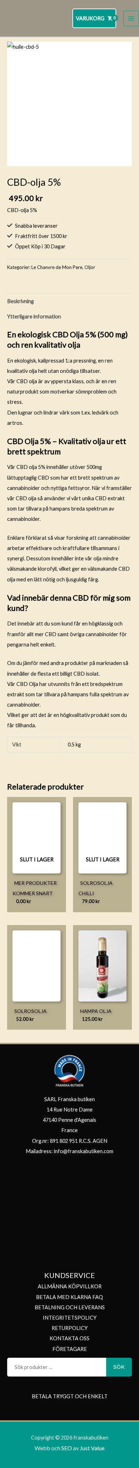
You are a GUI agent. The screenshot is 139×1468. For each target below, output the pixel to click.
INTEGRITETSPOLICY (70, 1318)
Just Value (91, 1448)
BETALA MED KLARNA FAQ (69, 1297)
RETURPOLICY (70, 1328)
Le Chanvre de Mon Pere (56, 267)
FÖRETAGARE (69, 1349)
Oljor (89, 267)
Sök (119, 1367)
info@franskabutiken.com (83, 1151)
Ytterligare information (34, 316)
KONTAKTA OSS (69, 1338)
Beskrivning (20, 301)
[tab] (69, 301)
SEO (66, 1448)
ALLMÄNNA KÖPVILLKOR (70, 1286)
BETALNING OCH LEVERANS (70, 1307)
